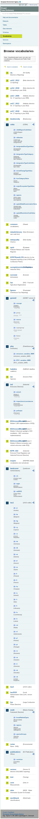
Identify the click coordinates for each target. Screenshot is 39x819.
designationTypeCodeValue (19, 163)
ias (11, 377)
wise (12, 790)
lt (16, 606)
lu (17, 612)
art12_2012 (14, 80)
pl (17, 638)
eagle (18, 483)
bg (17, 521)
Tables (5, 25)
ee (17, 554)
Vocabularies (7, 36)
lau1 (12, 503)
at (16, 508)
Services (5, 40)
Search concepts (27, 67)
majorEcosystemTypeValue (19, 186)
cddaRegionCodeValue (19, 130)
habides (13, 369)
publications (15, 752)
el (16, 561)
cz (17, 534)
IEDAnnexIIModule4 (16, 441)
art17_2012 (14, 103)
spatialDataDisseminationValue (19, 204)
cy (17, 527)
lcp (11, 702)
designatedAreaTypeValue (19, 146)
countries (19, 759)
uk (17, 677)
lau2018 (13, 692)
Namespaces (7, 43)
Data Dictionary (18, 13)
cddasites (19, 137)
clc (17, 476)
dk (17, 548)
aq (11, 73)
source (18, 319)
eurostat (13, 275)
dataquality (14, 240)
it (16, 599)
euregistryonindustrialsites (16, 267)
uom (12, 783)
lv (16, 619)
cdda (12, 124)
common (14, 224)
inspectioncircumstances (19, 401)
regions (18, 195)
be (17, 514)
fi (16, 574)
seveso (13, 769)
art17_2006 (14, 96)
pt (17, 644)
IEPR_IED (14, 451)
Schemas (6, 32)
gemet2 (13, 298)
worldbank (14, 798)
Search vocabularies (12, 67)
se (17, 657)
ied (11, 384)
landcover (14, 468)
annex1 (18, 392)
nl (17, 631)
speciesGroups (19, 734)
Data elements (7, 28)
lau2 (12, 687)
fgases (13, 290)
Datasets (5, 21)
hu (17, 586)
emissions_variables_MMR (19, 354)
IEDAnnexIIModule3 (16, 429)
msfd (12, 710)
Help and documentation (10, 17)
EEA (11, 2)
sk (17, 670)
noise (12, 744)
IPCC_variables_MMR (19, 360)
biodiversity (15, 119)
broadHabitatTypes (19, 717)
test (11, 777)
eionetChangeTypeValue (19, 171)
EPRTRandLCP (16, 257)
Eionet (11, 13)
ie (16, 593)
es (17, 567)
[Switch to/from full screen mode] (26, 5)
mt (17, 625)
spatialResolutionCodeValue (19, 213)
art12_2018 (14, 88)
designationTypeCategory (19, 154)
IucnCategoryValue (19, 178)
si (16, 664)
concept (19, 303)
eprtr (12, 247)
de (17, 541)
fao (11, 283)
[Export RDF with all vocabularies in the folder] (33, 124)
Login (22, 4)
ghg (12, 346)
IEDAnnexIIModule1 (16, 421)
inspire (13, 461)
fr (16, 580)
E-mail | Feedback (8, 812)
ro (17, 651)
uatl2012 (19, 491)
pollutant (19, 411)
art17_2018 (14, 111)
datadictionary (16, 232)
